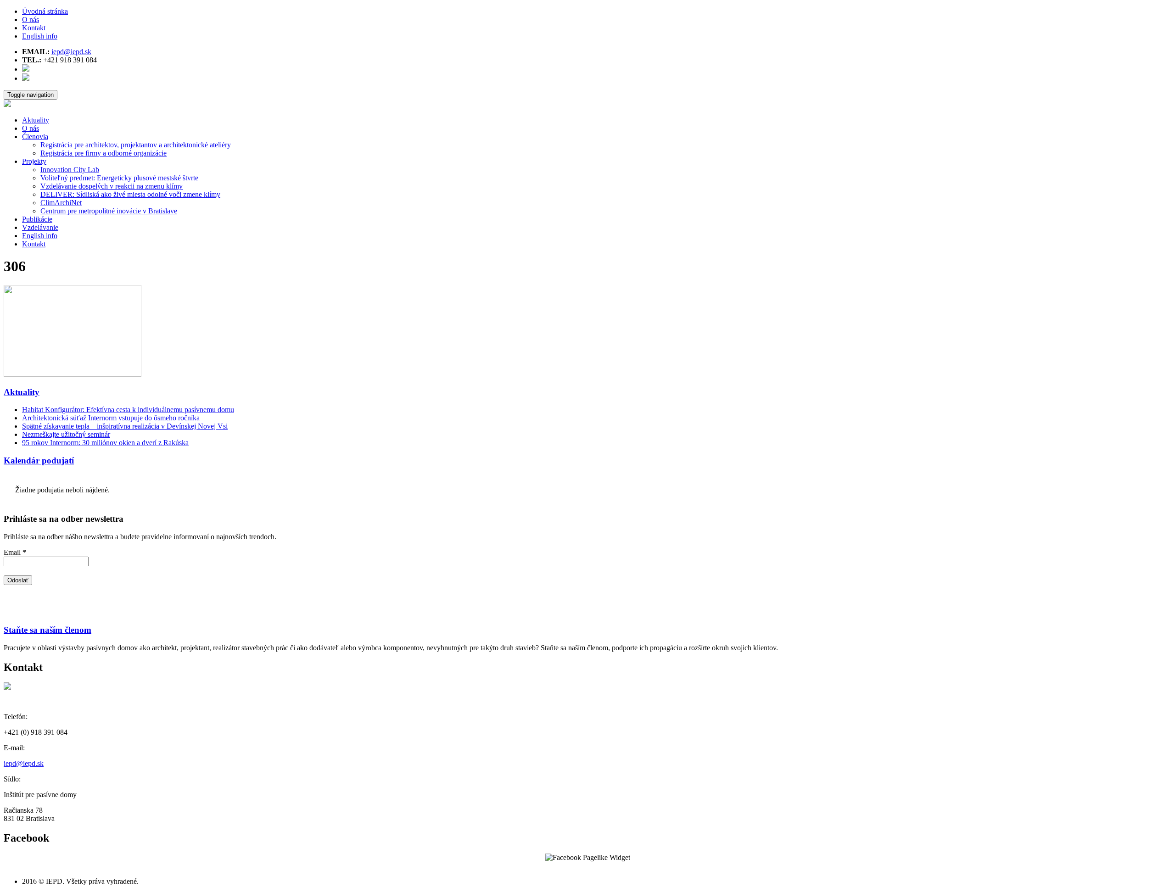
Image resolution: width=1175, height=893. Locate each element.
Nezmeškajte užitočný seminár (66, 434)
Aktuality (35, 120)
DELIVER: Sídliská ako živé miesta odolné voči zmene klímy (130, 194)
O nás (30, 19)
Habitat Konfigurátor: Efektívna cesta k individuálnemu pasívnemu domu (128, 409)
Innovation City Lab (69, 169)
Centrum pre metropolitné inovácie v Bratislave (108, 211)
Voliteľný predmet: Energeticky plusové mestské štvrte (119, 178)
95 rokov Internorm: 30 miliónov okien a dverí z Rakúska (105, 442)
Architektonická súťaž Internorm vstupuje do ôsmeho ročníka (111, 418)
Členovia (35, 136)
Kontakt (33, 28)
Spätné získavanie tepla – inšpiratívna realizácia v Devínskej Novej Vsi (125, 426)
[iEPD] (7, 104)
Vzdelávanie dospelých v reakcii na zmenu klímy (111, 186)
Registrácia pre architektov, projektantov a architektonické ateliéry (135, 145)
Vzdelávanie (40, 227)
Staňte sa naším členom (47, 630)
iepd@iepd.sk (71, 52)
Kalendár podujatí (39, 460)
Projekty (34, 161)
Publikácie (37, 219)
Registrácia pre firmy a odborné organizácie (103, 153)
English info (39, 36)
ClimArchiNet (61, 203)
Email (15, 552)
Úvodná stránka (45, 11)
